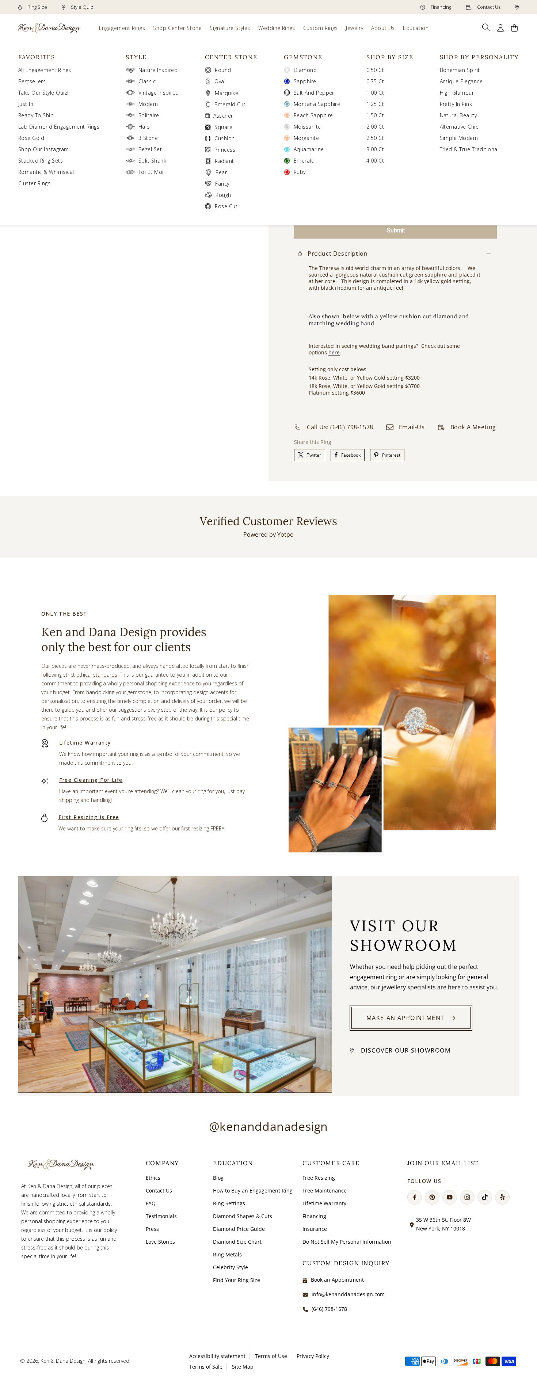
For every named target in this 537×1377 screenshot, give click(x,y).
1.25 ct (375, 103)
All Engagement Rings (44, 69)
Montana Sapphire (317, 103)
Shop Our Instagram (43, 149)
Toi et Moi (151, 171)
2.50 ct (375, 137)
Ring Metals (227, 1254)
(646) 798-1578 (329, 1308)
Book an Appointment (337, 1279)
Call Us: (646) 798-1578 (340, 427)
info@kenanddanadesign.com (348, 1294)
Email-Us (412, 427)
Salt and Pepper (314, 92)
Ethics (153, 1177)
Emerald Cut (229, 104)
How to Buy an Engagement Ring (253, 1190)
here (334, 352)
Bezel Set (150, 149)
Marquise (226, 93)
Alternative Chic (459, 126)
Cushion (224, 138)
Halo (144, 126)
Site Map (243, 1366)
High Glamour (457, 92)
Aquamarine (309, 149)
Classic (147, 81)
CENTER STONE (231, 57)
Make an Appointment (405, 1018)
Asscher (223, 115)
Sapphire (305, 81)
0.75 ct (375, 81)
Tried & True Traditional (469, 149)
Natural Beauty (458, 115)
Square (223, 126)
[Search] (486, 27)
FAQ (151, 1203)
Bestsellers (32, 81)
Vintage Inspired (158, 92)
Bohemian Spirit (460, 69)
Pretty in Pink (456, 103)
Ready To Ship (36, 115)
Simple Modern (459, 137)
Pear (221, 172)
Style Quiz (81, 7)
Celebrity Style (230, 1267)
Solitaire (148, 115)
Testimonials (161, 1216)
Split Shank (152, 160)
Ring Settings (229, 1203)
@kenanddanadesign (268, 1126)
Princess (224, 149)
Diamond (305, 69)
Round (223, 69)
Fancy (222, 183)
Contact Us (488, 7)
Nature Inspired (158, 69)
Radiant (224, 160)
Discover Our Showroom (406, 1050)
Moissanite (307, 126)
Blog (218, 1177)
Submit (395, 230)
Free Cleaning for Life (91, 779)
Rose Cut (226, 206)
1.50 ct (375, 115)
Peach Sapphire (313, 115)
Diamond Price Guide (239, 1228)
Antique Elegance (461, 81)
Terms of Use (271, 1356)
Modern (148, 103)
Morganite (306, 137)
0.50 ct (375, 69)
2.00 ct (375, 126)
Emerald (304, 160)
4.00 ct (375, 160)
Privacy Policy (313, 1356)
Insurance (314, 1228)
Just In (25, 103)
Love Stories (160, 1241)
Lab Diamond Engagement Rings (58, 126)
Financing (440, 7)
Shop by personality (479, 57)
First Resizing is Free (88, 817)
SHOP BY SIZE (390, 57)
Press (152, 1228)
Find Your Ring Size (236, 1280)
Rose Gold (31, 137)
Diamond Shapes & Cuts (242, 1216)
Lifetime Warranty (85, 742)
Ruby (300, 171)
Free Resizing (318, 1177)
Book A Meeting (473, 427)
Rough (223, 194)
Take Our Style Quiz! (43, 92)
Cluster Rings (34, 183)
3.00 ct (375, 149)
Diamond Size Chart (237, 1241)
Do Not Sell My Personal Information (346, 1241)
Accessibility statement (217, 1356)
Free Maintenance (324, 1190)
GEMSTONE (303, 57)
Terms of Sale (205, 1366)
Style (136, 57)
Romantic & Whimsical (46, 171)
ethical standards (96, 674)
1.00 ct (375, 92)
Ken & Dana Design (63, 1360)
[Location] (517, 7)
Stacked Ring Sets (40, 160)
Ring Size (36, 7)
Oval (219, 81)
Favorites (36, 57)
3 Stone (148, 137)
